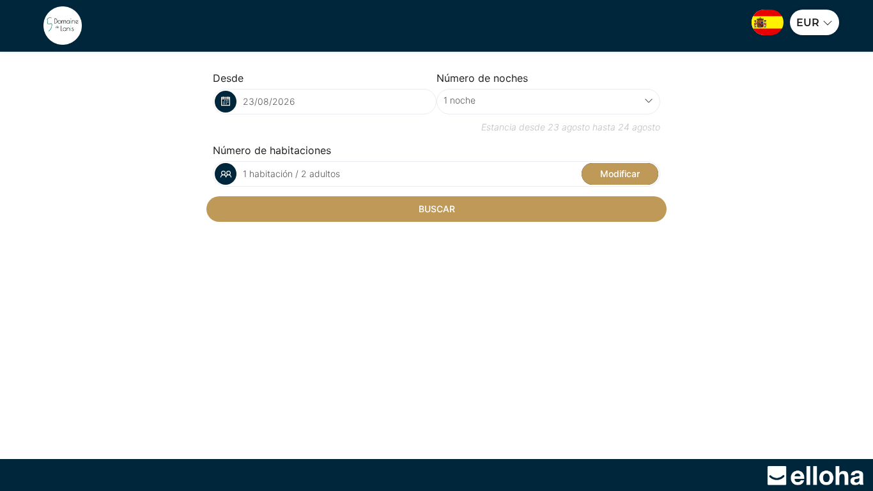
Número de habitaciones (272, 150)
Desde (228, 78)
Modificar (620, 173)
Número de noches (482, 78)
